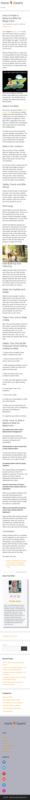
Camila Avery (15, 601)
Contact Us (6, 743)
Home (4, 737)
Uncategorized (7, 711)
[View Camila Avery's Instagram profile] (15, 596)
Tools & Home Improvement (11, 708)
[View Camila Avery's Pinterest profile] (11, 596)
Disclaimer (5, 751)
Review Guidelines (10, 746)
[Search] (24, 648)
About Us (5, 740)
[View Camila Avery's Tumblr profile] (18, 596)
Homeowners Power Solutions (12, 703)
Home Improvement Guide (11, 700)
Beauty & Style (7, 697)
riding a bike (16, 31)
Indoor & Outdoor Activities (11, 705)
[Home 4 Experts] (12, 2)
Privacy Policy (7, 749)
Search (4, 645)
